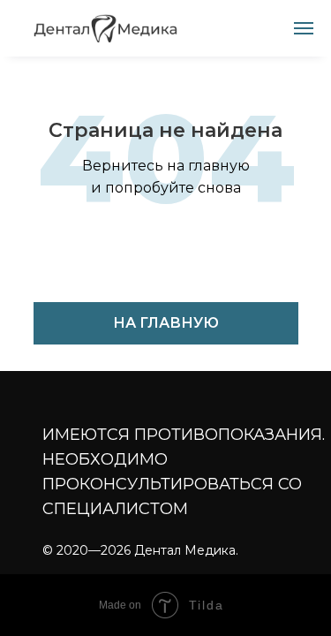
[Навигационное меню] (303, 28)
